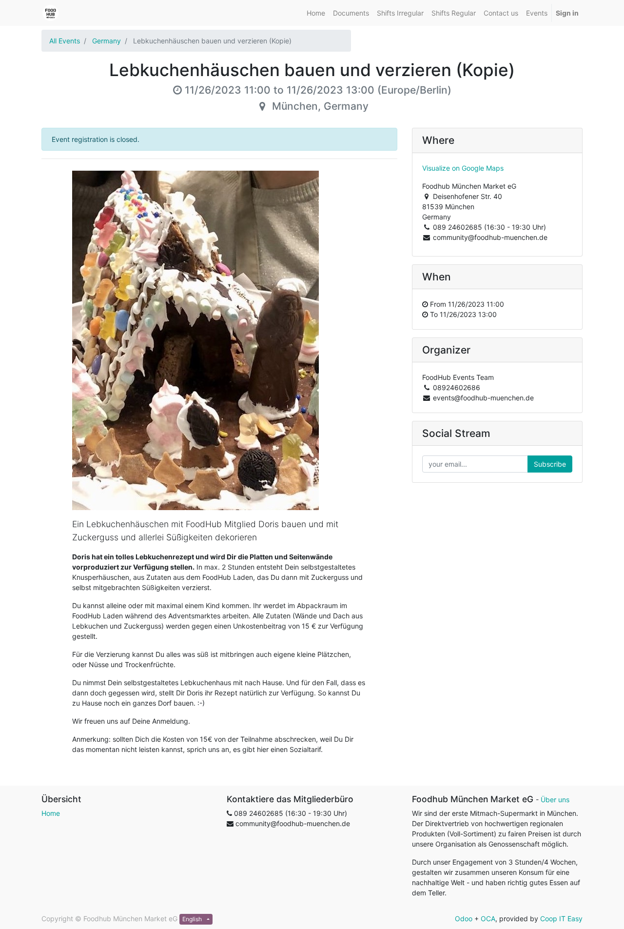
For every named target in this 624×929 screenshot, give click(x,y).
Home (50, 813)
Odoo (463, 918)
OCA (488, 918)
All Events (64, 41)
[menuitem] (316, 13)
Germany (106, 41)
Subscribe (550, 464)
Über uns (555, 799)
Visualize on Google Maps (463, 168)
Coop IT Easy (561, 918)
